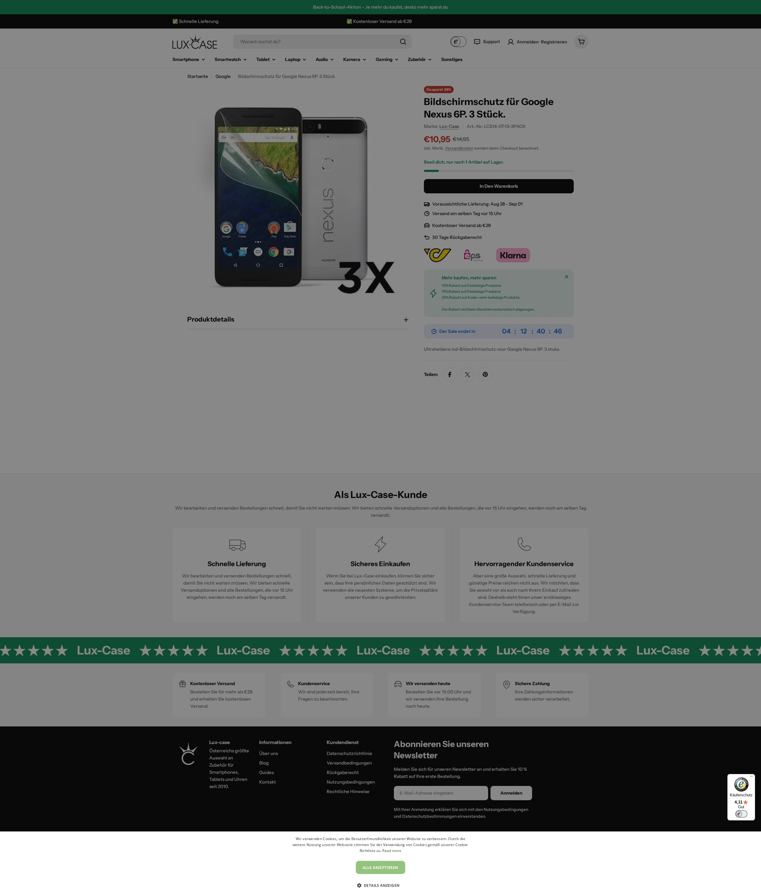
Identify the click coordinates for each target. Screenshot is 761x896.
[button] (380, 885)
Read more (391, 850)
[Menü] (751, 777)
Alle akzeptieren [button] (380, 867)
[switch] (741, 813)
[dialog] (380, 863)
